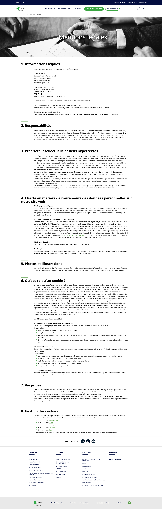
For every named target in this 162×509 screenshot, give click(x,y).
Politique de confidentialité (79, 503)
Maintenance (86, 483)
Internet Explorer (55, 420)
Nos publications (34, 480)
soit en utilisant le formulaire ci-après (74, 235)
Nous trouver (143, 2)
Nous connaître (63, 9)
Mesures (85, 472)
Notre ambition (34, 465)
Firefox (51, 425)
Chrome (52, 428)
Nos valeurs (32, 485)
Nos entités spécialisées (36, 470)
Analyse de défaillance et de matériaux (91, 459)
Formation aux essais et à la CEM (92, 485)
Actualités (77, 9)
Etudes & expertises (88, 474)
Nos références (60, 474)
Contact (58, 477)
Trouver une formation (94, 9)
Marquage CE (86, 466)
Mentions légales (35, 14)
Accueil (25, 14)
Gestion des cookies (102, 503)
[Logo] (20, 10)
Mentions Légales (57, 503)
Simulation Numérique (89, 477)
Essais (84, 463)
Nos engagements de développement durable (41, 473)
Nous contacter (112, 9)
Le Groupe (117, 2)
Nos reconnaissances (35, 477)
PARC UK (58, 469)
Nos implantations (35, 467)
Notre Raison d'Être (35, 462)
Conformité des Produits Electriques (93, 480)
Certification (86, 469)
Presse (124, 2)
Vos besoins (49, 9)
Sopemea (19, 2)
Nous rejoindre (132, 2)
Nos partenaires (61, 472)
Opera (51, 430)
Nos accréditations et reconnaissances (62, 462)
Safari (51, 423)
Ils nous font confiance (36, 483)
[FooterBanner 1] (37, 505)
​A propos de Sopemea (63, 459)
